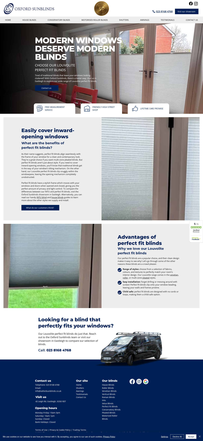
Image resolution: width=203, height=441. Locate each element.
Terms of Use (41, 430)
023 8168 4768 (52, 384)
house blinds (57, 197)
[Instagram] (195, 3)
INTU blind (42, 197)
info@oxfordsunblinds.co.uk (48, 391)
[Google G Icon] (145, 381)
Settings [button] (164, 436)
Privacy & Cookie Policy (60, 430)
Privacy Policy (109, 436)
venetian (174, 274)
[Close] (199, 436)
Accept (191, 436)
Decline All (177, 436)
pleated (145, 277)
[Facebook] (190, 3)
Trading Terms (79, 430)
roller (125, 277)
